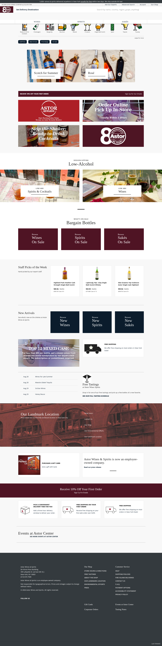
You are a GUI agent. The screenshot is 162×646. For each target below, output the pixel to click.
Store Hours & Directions (95, 571)
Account (143, 5)
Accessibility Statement (125, 591)
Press (86, 588)
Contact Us (88, 419)
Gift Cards (88, 604)
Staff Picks (22, 42)
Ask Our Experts (111, 5)
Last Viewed (156, 644)
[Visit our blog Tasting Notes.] (48, 136)
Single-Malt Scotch (100, 32)
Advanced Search (128, 5)
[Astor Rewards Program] (48, 111)
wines (37, 22)
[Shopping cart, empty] (157, 9)
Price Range (44, 42)
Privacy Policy (121, 594)
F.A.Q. (117, 584)
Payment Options (122, 588)
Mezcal (75, 32)
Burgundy (49, 32)
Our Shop (154, 5)
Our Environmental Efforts (94, 431)
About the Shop (91, 578)
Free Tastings (90, 574)
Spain (112, 32)
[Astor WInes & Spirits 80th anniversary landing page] (113, 136)
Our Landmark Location (93, 437)
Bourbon (62, 32)
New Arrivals (33, 42)
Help (117, 571)
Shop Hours (88, 413)
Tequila (125, 32)
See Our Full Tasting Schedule (96, 396)
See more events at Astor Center (44, 536)
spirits (81, 22)
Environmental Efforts (94, 584)
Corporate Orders (91, 609)
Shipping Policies (122, 574)
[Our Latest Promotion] (113, 111)
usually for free (86, 1)
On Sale (55, 42)
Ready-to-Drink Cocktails (24, 32)
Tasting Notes (120, 609)
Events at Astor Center (124, 604)
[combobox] (123, 9)
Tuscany (137, 32)
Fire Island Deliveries (124, 578)
